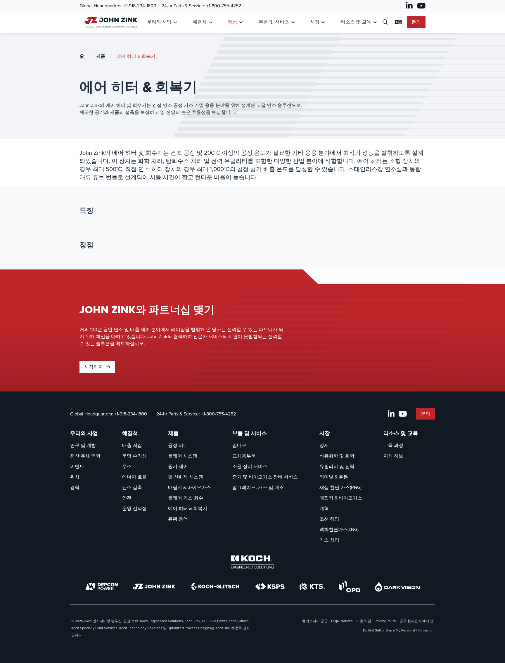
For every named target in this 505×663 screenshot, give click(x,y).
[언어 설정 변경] (398, 22)
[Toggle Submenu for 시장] (323, 22)
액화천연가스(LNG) (339, 529)
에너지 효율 (134, 477)
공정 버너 (178, 445)
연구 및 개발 (83, 445)
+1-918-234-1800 (140, 5)
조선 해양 (329, 519)
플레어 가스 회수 (185, 498)
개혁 (324, 508)
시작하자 (94, 366)
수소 (127, 466)
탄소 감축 (132, 487)
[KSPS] (270, 586)
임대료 (239, 445)
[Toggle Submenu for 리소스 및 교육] (375, 22)
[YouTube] (421, 5)
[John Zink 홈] (110, 22)
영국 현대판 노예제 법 (416, 621)
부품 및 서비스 (274, 21)
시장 (314, 21)
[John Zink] (154, 586)
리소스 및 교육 (356, 21)
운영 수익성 (134, 456)
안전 (127, 498)
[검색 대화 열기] (385, 22)
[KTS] (312, 586)
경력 (74, 487)
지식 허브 (393, 456)
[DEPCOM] (101, 586)
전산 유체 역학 (85, 456)
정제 (324, 445)
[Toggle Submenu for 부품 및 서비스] (293, 22)
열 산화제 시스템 (185, 477)
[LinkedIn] (409, 5)
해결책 (200, 21)
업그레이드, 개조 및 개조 (258, 487)
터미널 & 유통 (333, 477)
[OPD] (350, 586)
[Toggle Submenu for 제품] (241, 22)
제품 (232, 21)
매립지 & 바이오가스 (189, 487)
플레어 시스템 (182, 456)
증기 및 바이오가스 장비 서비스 (265, 477)
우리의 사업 (159, 21)
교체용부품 (244, 456)
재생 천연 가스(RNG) (340, 487)
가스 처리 (329, 540)
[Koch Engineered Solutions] (252, 562)
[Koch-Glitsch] (216, 586)
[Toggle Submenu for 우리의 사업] (175, 22)
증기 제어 (178, 466)
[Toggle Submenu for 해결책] (210, 22)
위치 (74, 477)
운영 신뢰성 (134, 508)
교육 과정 (393, 445)
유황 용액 (178, 519)
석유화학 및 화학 (336, 456)
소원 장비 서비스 (249, 466)
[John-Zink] (82, 56)
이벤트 (77, 466)
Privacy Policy (385, 621)
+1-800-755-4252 (223, 5)
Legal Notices (342, 621)
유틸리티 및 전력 (336, 466)
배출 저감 (132, 445)
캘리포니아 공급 (315, 621)
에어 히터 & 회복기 (135, 56)
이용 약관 (363, 621)
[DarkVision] (397, 587)
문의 (416, 22)
